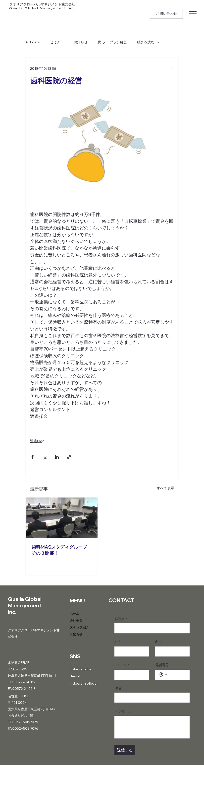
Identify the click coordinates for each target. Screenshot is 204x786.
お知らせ (81, 42)
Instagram (78, 669)
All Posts (32, 42)
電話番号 (162, 665)
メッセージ (123, 711)
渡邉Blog (37, 441)
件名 (117, 688)
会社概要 (76, 620)
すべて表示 (165, 488)
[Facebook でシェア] (32, 457)
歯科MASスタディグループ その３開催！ (59, 550)
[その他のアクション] (171, 68)
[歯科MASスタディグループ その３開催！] (62, 518)
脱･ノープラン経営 (112, 42)
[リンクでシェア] (69, 457)
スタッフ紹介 (79, 627)
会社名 (120, 619)
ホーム (74, 613)
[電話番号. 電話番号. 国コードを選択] (163, 675)
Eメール (121, 665)
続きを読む (145, 42)
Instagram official (83, 683)
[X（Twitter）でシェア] (44, 457)
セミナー (57, 42)
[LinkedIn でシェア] (56, 457)
